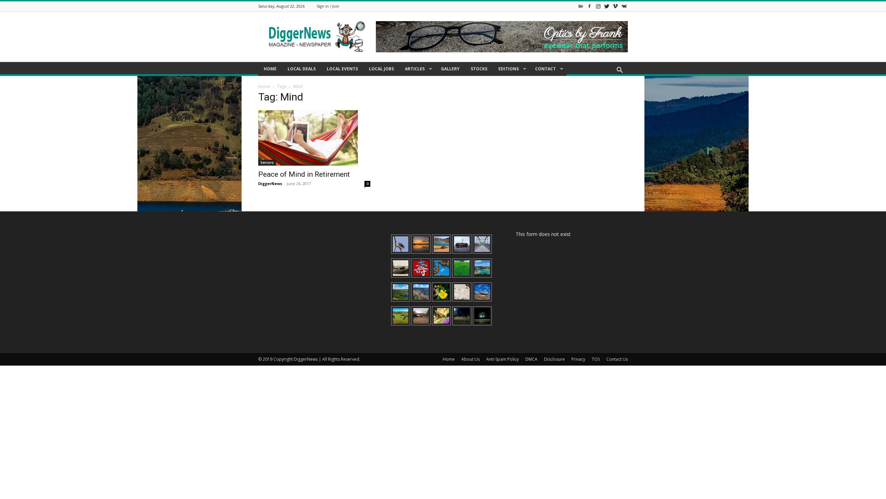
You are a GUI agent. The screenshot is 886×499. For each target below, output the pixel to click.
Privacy (578, 359)
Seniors (267, 162)
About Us (470, 359)
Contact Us (617, 359)
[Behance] (581, 6)
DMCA (531, 359)
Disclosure (554, 359)
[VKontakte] (624, 6)
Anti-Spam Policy (502, 359)
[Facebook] (589, 6)
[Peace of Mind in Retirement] (314, 138)
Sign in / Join (328, 6)
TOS (596, 359)
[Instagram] (598, 6)
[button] (619, 71)
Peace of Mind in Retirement (304, 174)
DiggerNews (270, 183)
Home (264, 86)
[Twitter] (607, 6)
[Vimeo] (615, 6)
